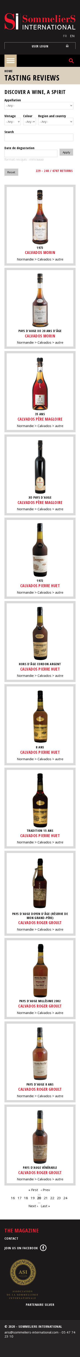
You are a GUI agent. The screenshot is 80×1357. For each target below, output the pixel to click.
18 (26, 1198)
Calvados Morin (40, 252)
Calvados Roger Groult (40, 922)
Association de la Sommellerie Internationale (22, 1278)
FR (65, 36)
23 (59, 1198)
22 (52, 1198)
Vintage (10, 116)
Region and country (52, 116)
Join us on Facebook (21, 1248)
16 (13, 1198)
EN (72, 36)
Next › (33, 1206)
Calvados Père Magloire (40, 419)
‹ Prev (45, 1190)
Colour (27, 116)
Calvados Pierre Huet (40, 585)
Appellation (12, 100)
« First (33, 1190)
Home (8, 71)
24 (65, 1198)
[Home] (40, 21)
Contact (11, 1238)
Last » (45, 1206)
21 (46, 1198)
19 (33, 1198)
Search (9, 132)
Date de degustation (19, 148)
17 (20, 1198)
